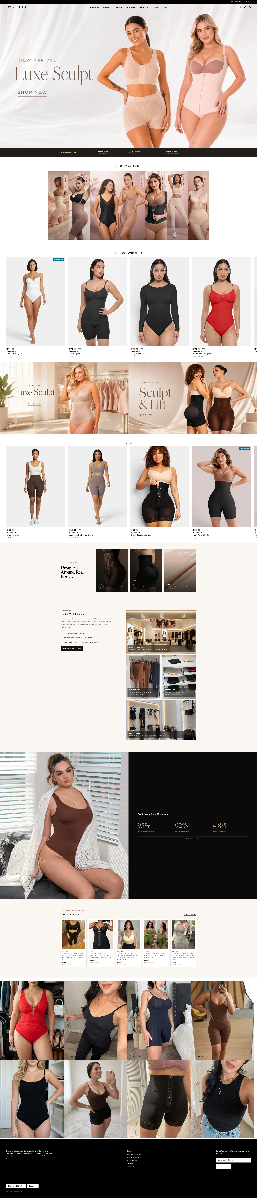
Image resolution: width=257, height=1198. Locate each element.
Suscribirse (223, 1166)
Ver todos (128, 443)
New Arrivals (94, 7)
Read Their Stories (193, 838)
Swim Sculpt (130, 7)
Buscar (129, 1151)
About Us (130, 1164)
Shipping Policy (132, 1160)
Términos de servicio (134, 1154)
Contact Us (130, 1167)
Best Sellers (156, 7)
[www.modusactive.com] (18, 7)
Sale (165, 7)
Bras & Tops (143, 7)
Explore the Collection (72, 648)
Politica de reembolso (134, 1157)
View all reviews (190, 914)
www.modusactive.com (16, 1191)
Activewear (118, 7)
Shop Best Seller (128, 253)
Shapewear (106, 7)
